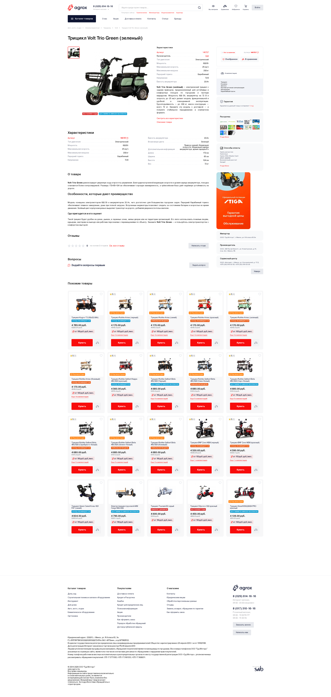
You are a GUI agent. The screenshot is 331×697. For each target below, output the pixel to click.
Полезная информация (127, 609)
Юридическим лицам (176, 597)
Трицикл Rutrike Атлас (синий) (164, 318)
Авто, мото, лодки (74, 28)
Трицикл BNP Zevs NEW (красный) (244, 443)
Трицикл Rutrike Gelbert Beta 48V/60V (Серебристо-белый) (84, 444)
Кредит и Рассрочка (126, 597)
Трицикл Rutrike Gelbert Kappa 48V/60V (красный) (124, 380)
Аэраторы (179, 13)
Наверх (257, 271)
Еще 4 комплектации (119, 335)
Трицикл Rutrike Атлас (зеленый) (244, 318)
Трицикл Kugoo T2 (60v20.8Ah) (85, 318)
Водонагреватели (167, 13)
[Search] (199, 7)
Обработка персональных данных (182, 601)
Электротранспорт (92, 28)
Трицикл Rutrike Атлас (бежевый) (86, 379)
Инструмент (73, 601)
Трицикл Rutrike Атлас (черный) (124, 318)
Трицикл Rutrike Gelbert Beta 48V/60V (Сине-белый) (202, 380)
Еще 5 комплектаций (159, 399)
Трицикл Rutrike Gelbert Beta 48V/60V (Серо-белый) (242, 380)
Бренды (177, 19)
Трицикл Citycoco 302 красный (203, 506)
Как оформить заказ (126, 620)
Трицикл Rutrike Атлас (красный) (204, 318)
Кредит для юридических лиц (130, 605)
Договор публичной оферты (129, 627)
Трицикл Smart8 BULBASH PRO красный (243, 507)
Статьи (165, 19)
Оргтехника (73, 616)
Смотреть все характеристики (170, 118)
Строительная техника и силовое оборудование (89, 597)
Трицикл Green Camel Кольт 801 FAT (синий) (85, 507)
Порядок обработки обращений (131, 623)
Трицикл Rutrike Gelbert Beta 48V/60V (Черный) (163, 380)
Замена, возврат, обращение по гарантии (185, 609)
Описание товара (164, 122)
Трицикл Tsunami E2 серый (162, 506)
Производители (124, 616)
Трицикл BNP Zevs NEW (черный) (204, 443)
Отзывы (170, 605)
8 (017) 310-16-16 (244, 608)
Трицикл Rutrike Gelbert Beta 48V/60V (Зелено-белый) (123, 444)
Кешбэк (120, 601)
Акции (116, 19)
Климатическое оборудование (81, 612)
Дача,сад (72, 594)
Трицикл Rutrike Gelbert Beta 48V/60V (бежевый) (163, 444)
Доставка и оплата (133, 19)
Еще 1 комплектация (198, 460)
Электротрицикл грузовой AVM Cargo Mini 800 (124, 507)
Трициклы (107, 28)
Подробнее (224, 166)
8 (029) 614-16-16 (244, 596)
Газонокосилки (142, 13)
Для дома (72, 605)
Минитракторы (154, 13)
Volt (116, 28)
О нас (104, 19)
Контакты (152, 19)
